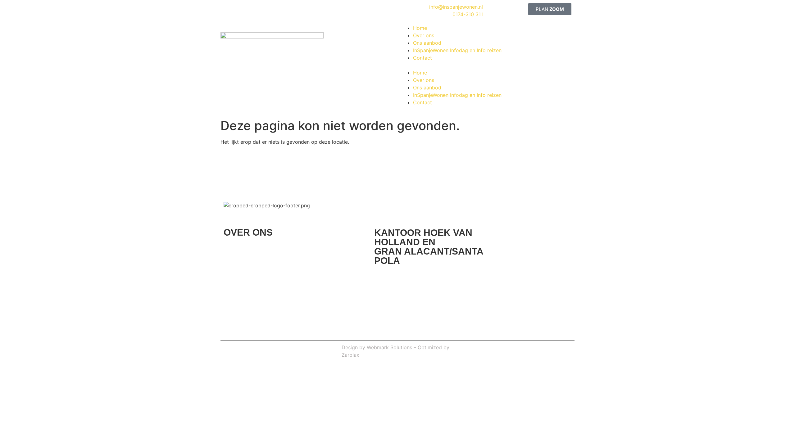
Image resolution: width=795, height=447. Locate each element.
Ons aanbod (427, 43)
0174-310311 (484, 173)
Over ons (423, 35)
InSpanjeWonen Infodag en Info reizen (457, 50)
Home (420, 28)
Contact (422, 58)
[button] (486, 65)
